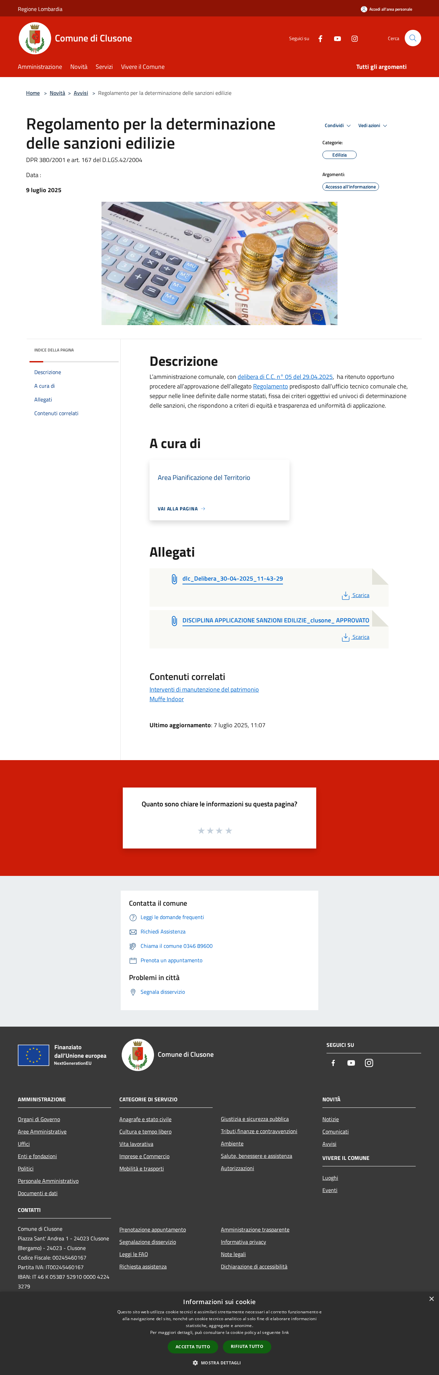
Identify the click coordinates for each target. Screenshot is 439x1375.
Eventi (329, 1190)
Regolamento (270, 386)
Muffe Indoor (167, 699)
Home (33, 93)
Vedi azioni (369, 125)
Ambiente (232, 1143)
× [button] (431, 1299)
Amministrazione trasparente (255, 1229)
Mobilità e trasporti (141, 1168)
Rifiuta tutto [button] (247, 1346)
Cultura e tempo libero (145, 1131)
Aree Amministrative (42, 1131)
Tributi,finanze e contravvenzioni (259, 1131)
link (285, 1332)
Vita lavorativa (136, 1144)
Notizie (330, 1119)
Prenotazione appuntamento (152, 1229)
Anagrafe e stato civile (145, 1119)
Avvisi (81, 93)
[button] (219, 1363)
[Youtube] (335, 37)
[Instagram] (352, 37)
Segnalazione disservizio (147, 1242)
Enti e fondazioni (37, 1156)
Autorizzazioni (237, 1168)
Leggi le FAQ (133, 1254)
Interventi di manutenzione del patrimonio (204, 689)
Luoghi (330, 1178)
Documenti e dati (38, 1193)
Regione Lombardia (40, 9)
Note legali (233, 1254)
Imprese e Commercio (144, 1156)
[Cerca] (413, 38)
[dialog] (219, 1333)
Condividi (335, 125)
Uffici (24, 1144)
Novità (57, 93)
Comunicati (335, 1131)
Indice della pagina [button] (54, 350)
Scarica (360, 595)
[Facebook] (317, 37)
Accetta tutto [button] (193, 1347)
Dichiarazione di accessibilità (254, 1266)
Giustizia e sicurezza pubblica (255, 1119)
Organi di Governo (39, 1119)
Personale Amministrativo (48, 1181)
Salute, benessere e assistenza (256, 1156)
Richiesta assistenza (143, 1266)
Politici (26, 1168)
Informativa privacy (243, 1242)
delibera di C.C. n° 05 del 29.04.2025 (285, 376)
